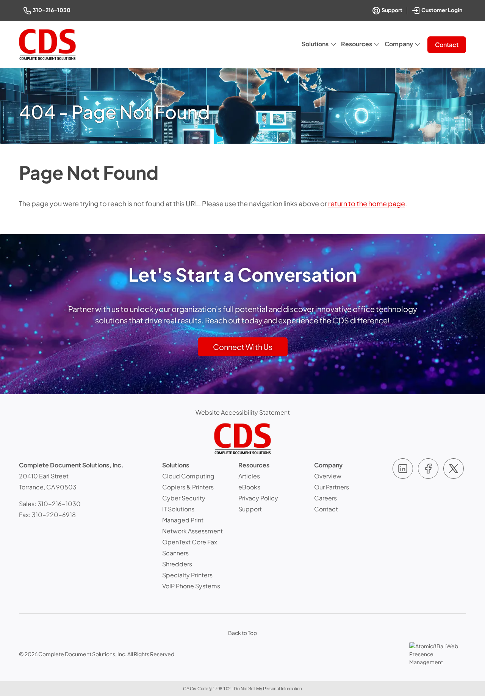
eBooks (249, 487)
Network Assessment (192, 531)
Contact (446, 45)
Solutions (315, 44)
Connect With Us (242, 346)
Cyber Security (183, 498)
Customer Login (442, 9)
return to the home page (366, 203)
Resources (356, 44)
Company (399, 44)
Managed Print (182, 520)
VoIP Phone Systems (191, 586)
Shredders (177, 564)
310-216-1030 (52, 9)
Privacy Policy (258, 498)
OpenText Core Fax (189, 542)
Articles (249, 476)
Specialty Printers (187, 575)
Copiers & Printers (188, 487)
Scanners (175, 553)
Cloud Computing (188, 476)
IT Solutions (178, 509)
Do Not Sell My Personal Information (268, 688)
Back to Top (242, 632)
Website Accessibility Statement (243, 412)
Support (391, 9)
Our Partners (331, 487)
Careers (325, 498)
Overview (327, 476)
